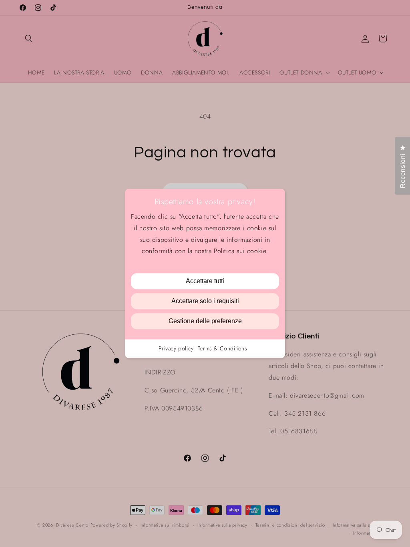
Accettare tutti (205, 281)
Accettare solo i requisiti (205, 301)
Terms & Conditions (222, 349)
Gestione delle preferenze (205, 321)
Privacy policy (176, 349)
